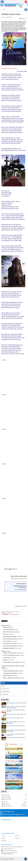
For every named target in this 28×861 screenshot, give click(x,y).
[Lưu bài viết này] (25, 18)
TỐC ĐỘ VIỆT (11, 859)
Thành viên (17, 836)
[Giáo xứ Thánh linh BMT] (14, 776)
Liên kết (3, 838)
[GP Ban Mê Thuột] (14, 748)
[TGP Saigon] (14, 761)
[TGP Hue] (14, 756)
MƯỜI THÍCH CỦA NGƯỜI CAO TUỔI (15, 718)
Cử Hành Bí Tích (5, 688)
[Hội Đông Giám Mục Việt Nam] (14, 752)
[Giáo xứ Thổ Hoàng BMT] (14, 771)
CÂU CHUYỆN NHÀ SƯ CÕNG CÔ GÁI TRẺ (16, 714)
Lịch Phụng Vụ (5, 694)
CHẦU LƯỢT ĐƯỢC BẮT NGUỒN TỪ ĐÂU (16, 725)
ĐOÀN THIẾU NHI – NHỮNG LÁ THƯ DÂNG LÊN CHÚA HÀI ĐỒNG (16, 707)
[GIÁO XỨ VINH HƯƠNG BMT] (14, 764)
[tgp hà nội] (14, 744)
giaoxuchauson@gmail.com (14, 814)
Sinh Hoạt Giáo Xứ (6, 691)
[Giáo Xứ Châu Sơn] (2, 5)
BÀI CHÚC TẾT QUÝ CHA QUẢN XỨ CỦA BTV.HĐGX (16, 710)
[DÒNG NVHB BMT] (14, 787)
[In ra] (23, 18)
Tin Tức (3, 836)
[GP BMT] (14, 784)
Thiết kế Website (4, 859)
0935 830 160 (8, 811)
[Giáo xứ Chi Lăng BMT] (14, 781)
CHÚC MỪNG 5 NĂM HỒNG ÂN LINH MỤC (16, 737)
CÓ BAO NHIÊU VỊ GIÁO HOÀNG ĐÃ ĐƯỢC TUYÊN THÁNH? (16, 730)
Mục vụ (3, 686)
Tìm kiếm (17, 838)
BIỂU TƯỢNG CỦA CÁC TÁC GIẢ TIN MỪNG (16, 703)
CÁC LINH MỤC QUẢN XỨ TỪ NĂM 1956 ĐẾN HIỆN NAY (15, 722)
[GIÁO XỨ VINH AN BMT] (14, 768)
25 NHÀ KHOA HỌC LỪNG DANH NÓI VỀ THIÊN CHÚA (15, 734)
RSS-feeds (4, 840)
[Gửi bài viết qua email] (20, 18)
